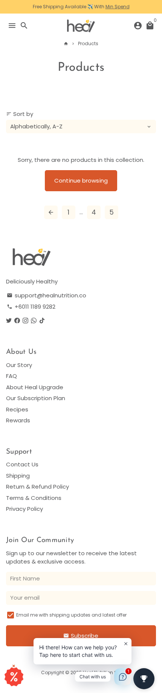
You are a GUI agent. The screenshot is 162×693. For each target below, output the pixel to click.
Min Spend (117, 6)
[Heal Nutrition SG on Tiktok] (42, 320)
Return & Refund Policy (37, 486)
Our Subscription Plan (35, 398)
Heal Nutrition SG (102, 672)
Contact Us (22, 464)
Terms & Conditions (33, 498)
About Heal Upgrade (34, 387)
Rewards (18, 420)
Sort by (19, 114)
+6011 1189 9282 (31, 307)
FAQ (11, 376)
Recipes (17, 409)
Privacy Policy (24, 509)
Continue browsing (81, 180)
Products (88, 43)
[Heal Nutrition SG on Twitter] (9, 320)
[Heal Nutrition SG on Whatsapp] (34, 320)
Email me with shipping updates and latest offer (71, 615)
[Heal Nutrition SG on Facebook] (17, 320)
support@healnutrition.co (46, 295)
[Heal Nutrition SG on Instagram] (25, 320)
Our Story (19, 365)
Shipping (18, 476)
